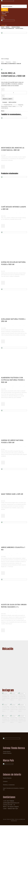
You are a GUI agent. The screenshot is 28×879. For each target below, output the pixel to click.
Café (2, 212)
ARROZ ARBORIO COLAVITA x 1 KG (13, 548)
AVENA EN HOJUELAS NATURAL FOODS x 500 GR (13, 263)
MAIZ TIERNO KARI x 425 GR (12, 494)
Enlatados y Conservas (12, 497)
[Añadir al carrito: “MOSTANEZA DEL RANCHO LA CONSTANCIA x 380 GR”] (3, 167)
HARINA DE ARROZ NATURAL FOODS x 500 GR (12, 441)
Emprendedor (4, 106)
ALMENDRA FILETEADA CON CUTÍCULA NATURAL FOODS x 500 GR (12, 379)
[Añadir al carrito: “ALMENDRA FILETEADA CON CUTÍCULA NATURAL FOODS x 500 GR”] (3, 404)
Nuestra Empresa (7, 753)
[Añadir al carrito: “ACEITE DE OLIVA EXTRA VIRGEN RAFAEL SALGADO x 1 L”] (3, 630)
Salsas (14, 62)
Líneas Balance (4, 269)
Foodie (19, 153)
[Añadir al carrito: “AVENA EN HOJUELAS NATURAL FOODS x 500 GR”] (3, 283)
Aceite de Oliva (12, 610)
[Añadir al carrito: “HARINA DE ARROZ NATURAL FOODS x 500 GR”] (3, 462)
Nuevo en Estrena (5, 214)
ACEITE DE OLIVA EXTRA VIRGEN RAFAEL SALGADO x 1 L (13, 605)
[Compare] (3, 145)
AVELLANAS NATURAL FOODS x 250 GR (13, 320)
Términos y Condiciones (9, 784)
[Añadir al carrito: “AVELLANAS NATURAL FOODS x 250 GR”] (3, 341)
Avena (8, 267)
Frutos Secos (10, 324)
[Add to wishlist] (3, 163)
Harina (8, 446)
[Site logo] (7, 2)
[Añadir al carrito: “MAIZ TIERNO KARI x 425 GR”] (3, 516)
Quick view (3, 170)
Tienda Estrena (6, 751)
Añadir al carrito (7, 98)
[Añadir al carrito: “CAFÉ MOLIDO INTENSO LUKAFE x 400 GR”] (3, 226)
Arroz (8, 553)
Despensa (8, 62)
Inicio (2, 62)
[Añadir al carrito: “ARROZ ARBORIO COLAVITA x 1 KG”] (3, 573)
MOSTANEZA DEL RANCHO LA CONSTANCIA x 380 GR (12, 149)
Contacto (5, 781)
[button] (6, 697)
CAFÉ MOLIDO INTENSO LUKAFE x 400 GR (13, 208)
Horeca (10, 106)
